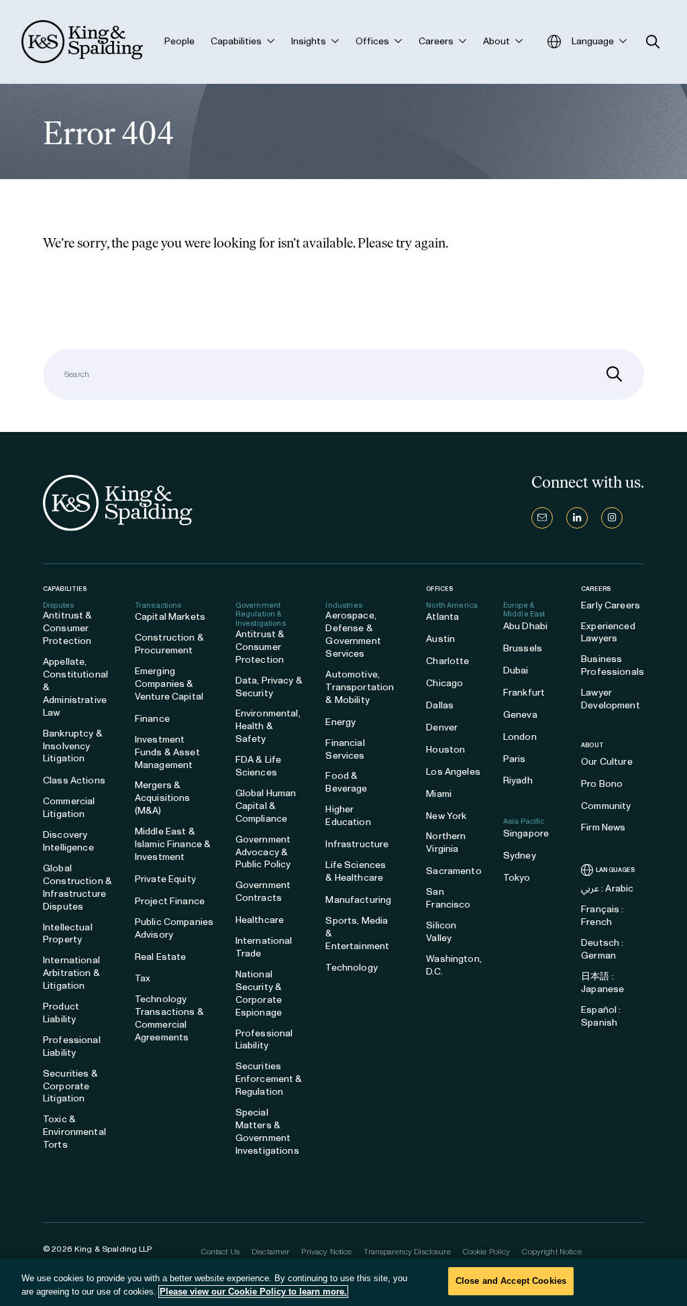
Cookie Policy (487, 1251)
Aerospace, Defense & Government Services (352, 634)
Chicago (444, 683)
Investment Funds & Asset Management (167, 752)
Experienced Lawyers (608, 632)
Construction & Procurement (169, 644)
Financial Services (344, 749)
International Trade (264, 947)
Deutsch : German (602, 949)
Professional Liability (72, 1046)
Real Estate (161, 957)
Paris (514, 759)
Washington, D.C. (454, 965)
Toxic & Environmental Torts (74, 1131)
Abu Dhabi (525, 626)
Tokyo (517, 877)
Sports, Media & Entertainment (357, 933)
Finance (152, 718)
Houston (445, 749)
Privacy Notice (326, 1251)
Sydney (519, 855)
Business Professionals (612, 665)
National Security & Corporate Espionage (258, 993)
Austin (440, 639)
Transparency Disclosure (407, 1251)
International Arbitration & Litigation (71, 973)
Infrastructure (356, 844)
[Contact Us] (542, 518)
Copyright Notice (551, 1251)
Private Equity (165, 879)
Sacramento (453, 871)
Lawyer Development (610, 699)
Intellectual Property (68, 934)
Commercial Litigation (69, 808)
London (520, 737)
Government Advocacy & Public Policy (263, 852)
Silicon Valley (441, 932)
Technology (351, 967)
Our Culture (607, 761)
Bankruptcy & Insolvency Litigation (73, 746)
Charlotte (447, 661)
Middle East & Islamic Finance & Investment (173, 844)
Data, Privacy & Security (269, 687)
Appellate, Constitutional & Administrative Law (75, 687)
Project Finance (170, 901)
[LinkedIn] (577, 518)
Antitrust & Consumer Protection (68, 628)
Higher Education (347, 816)
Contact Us (220, 1251)
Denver (442, 727)
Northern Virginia (446, 842)
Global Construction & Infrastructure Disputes (77, 887)
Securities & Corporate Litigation (70, 1086)
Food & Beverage (346, 782)
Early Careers (610, 605)
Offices (439, 588)
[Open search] (653, 42)
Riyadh (518, 780)
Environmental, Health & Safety (268, 726)
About (592, 745)
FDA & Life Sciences (258, 766)
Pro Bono (602, 784)
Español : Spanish (601, 1016)
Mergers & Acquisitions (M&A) (163, 797)
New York (446, 816)
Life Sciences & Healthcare (355, 871)
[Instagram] (612, 518)
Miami (439, 794)
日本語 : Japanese (602, 983)
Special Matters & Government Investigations (267, 1131)
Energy (340, 722)
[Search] (614, 374)
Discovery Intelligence (68, 841)
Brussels (522, 648)
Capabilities (65, 588)
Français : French (602, 916)
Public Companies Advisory (174, 928)
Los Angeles (453, 771)
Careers (596, 589)
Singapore (526, 833)
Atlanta (442, 616)
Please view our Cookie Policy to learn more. (253, 1292)
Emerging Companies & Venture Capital (169, 683)
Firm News (603, 827)
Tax (142, 978)
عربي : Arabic (607, 888)
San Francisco (448, 898)
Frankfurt (524, 692)
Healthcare (259, 920)
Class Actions (74, 780)
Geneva (520, 714)
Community (606, 806)
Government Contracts (262, 891)
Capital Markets (170, 616)
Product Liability (61, 1013)
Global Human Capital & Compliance (266, 805)
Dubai (516, 670)
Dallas (440, 705)
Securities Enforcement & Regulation (269, 1078)
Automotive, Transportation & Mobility (359, 687)
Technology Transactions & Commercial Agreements (169, 1018)
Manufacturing (358, 900)
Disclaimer (270, 1251)
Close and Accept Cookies (511, 1281)
